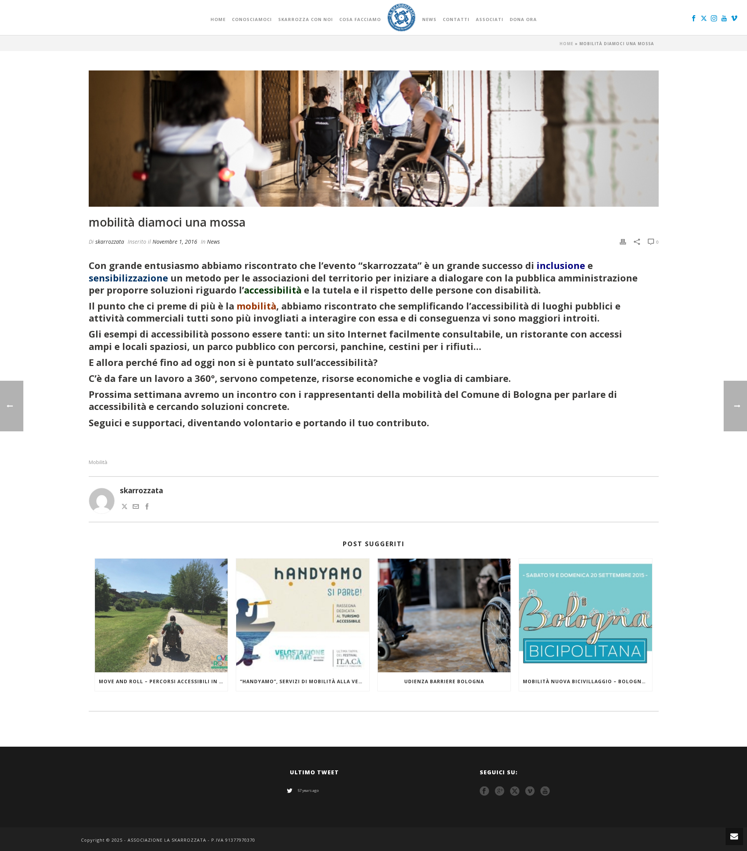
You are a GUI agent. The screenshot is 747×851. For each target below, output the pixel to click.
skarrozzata (109, 241)
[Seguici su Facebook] (147, 507)
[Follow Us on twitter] (514, 791)
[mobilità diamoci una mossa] (374, 138)
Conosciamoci (252, 19)
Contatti (456, 19)
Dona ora (523, 19)
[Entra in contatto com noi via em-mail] (136, 507)
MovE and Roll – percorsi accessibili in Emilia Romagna (163, 681)
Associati (489, 19)
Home (218, 19)
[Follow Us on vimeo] (530, 791)
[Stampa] (623, 241)
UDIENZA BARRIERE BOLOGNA (444, 681)
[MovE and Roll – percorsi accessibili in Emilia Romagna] (161, 615)
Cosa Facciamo (360, 19)
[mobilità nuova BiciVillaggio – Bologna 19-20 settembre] (585, 615)
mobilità (98, 462)
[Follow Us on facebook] (484, 791)
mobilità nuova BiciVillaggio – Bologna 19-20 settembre (587, 681)
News (429, 19)
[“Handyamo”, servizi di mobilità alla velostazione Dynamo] (302, 615)
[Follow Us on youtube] (545, 791)
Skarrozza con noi (305, 19)
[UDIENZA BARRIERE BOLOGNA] (444, 615)
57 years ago (308, 790)
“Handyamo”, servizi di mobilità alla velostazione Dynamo (304, 681)
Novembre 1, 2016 (175, 241)
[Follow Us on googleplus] (499, 791)
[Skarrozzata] (401, 17)
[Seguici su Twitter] (124, 507)
